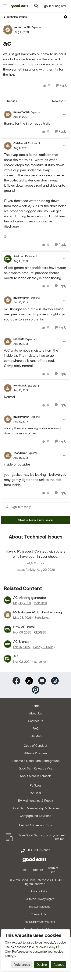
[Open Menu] (65, 17)
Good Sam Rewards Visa (35, 768)
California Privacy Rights (39, 899)
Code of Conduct (35, 745)
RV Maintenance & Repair (35, 800)
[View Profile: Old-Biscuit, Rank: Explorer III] (8, 146)
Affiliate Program (35, 753)
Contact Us (35, 721)
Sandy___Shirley (44, 647)
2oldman (18, 256)
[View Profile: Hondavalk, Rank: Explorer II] (8, 388)
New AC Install (24, 627)
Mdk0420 (40, 603)
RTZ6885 (40, 632)
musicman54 (22, 27)
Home (35, 705)
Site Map (36, 736)
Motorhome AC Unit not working (37, 612)
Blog (24, 870)
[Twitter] (29, 680)
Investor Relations (39, 906)
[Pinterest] (35, 690)
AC (15, 656)
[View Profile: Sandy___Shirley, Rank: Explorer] (7, 644)
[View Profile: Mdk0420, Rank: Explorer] (7, 600)
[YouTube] (42, 680)
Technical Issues (17, 16)
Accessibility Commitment (39, 921)
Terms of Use (39, 914)
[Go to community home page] (19, 6)
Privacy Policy (39, 891)
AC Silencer (22, 642)
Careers (38, 870)
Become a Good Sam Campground (36, 760)
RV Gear (35, 793)
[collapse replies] (35, 109)
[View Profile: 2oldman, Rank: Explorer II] (8, 259)
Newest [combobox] (59, 101)
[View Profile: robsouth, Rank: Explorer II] (8, 341)
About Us (35, 713)
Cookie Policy (46, 947)
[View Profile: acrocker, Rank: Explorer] (7, 659)
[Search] (36, 6)
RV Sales (35, 785)
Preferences (21, 964)
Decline (42, 964)
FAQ (35, 728)
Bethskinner (42, 617)
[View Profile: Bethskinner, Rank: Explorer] (7, 615)
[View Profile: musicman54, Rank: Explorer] (7, 30)
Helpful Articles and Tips (35, 825)
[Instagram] (54, 680)
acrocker (40, 661)
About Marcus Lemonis (35, 776)
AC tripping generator (29, 598)
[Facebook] (16, 680)
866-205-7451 (38, 850)
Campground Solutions (35, 815)
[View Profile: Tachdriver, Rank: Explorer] (8, 455)
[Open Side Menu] (5, 6)
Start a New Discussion (35, 520)
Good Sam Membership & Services (35, 808)
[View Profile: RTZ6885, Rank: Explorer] (7, 629)
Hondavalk (20, 385)
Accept (59, 964)
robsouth (18, 339)
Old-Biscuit (20, 143)
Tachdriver (20, 453)
